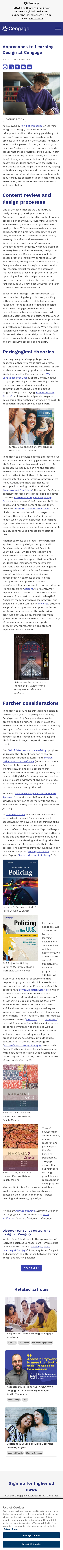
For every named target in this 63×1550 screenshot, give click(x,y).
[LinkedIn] (11, 67)
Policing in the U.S (38, 851)
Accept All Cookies (31, 1544)
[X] (17, 67)
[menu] (58, 28)
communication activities (34, 989)
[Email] (23, 67)
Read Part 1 (31, 1268)
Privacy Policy (11, 1529)
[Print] (29, 67)
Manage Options (31, 1535)
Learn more (36, 18)
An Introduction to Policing (34, 855)
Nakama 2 (51, 1019)
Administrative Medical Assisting (27, 750)
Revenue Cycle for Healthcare (32, 508)
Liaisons (28, 588)
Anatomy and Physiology (17, 490)
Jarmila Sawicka (25, 1210)
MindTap (43, 603)
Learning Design (14, 119)
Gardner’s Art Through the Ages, (22, 1045)
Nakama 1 (31, 1019)
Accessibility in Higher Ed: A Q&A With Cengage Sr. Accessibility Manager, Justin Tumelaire (30, 1390)
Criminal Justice (15, 814)
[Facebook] (5, 67)
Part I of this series (31, 125)
